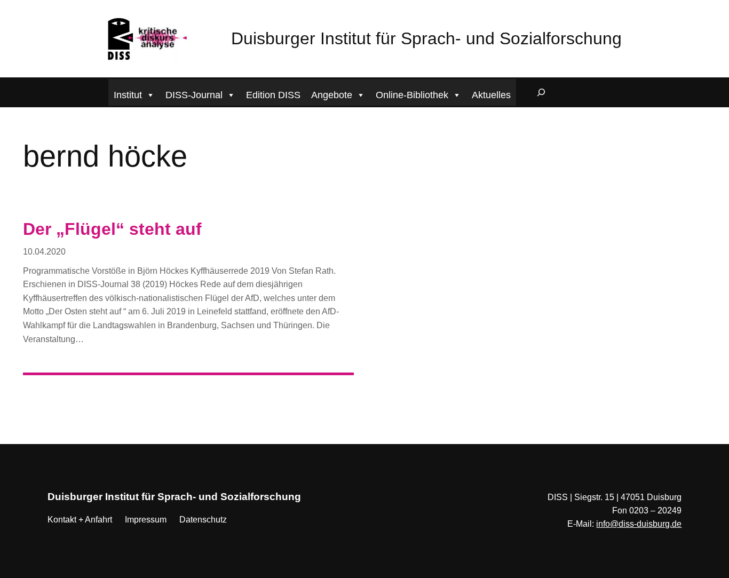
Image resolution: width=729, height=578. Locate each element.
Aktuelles (491, 95)
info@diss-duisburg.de (639, 523)
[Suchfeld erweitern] (541, 92)
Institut (128, 95)
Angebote (331, 95)
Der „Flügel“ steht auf (112, 229)
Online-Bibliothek (412, 95)
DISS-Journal (194, 95)
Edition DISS (273, 95)
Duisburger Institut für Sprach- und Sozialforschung (426, 38)
